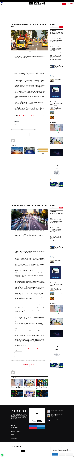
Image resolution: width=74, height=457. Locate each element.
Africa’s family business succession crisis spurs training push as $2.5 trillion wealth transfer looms (29, 398)
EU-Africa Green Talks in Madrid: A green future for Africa (58, 75)
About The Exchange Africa (14, 427)
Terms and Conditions (14, 438)
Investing (34, 6)
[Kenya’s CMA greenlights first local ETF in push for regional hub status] (42, 393)
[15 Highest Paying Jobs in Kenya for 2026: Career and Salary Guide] (52, 66)
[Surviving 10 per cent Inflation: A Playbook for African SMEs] (42, 161)
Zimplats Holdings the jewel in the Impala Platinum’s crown (58, 108)
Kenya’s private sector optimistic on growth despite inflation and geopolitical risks (41, 387)
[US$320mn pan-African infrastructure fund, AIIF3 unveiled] (29, 219)
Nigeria (25, 129)
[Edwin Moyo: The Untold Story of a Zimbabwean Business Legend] (52, 112)
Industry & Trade (21, 6)
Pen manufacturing (29, 129)
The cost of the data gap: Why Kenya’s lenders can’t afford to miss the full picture (16, 0)
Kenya (11, 207)
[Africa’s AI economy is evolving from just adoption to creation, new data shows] (42, 150)
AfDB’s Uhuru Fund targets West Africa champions (29, 348)
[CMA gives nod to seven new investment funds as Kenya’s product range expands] (17, 393)
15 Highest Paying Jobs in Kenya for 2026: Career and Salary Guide (58, 66)
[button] (72, 447)
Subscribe (64, 3)
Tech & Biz (45, 6)
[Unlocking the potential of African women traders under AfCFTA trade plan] (52, 117)
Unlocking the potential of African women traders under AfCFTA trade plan (58, 117)
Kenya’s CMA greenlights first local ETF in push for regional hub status (42, 398)
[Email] (8, 64)
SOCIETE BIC (34, 129)
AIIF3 (26, 360)
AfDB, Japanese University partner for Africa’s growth (30, 301)
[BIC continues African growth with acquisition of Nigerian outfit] (29, 40)
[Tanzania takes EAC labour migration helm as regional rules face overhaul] (56, 140)
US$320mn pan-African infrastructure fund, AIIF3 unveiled (20, 135)
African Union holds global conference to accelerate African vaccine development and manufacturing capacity (58, 80)
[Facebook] (8, 56)
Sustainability (51, 6)
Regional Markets (28, 6)
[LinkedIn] (8, 60)
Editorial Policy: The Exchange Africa (16, 431)
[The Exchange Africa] (37, 4)
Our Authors (12, 435)
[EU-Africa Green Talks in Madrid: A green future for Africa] (52, 76)
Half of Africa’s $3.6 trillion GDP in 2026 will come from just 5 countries (29, 155)
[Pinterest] (8, 62)
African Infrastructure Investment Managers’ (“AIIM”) (18, 360)
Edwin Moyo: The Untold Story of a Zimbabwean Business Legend (58, 112)
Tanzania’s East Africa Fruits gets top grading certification (38, 135)
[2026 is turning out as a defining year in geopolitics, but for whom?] (56, 152)
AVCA (29, 360)
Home (12, 6)
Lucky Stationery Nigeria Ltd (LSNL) (18, 129)
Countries (56, 6)
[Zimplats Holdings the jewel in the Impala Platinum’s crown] (52, 108)
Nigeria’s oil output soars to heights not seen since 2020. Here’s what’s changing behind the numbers (16, 155)
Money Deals (40, 6)
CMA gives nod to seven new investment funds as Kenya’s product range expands (16, 398)
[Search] (71, 7)
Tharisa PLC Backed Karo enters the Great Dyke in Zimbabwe (58, 104)
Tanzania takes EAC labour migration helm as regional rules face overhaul (57, 145)
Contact (12, 430)
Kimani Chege (18, 370)
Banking (15, 6)
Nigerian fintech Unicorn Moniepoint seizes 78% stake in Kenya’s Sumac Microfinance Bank (29, 167)
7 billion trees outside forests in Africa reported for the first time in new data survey (58, 71)
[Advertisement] (37, 17)
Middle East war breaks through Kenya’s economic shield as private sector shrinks (16, 166)
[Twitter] (8, 58)
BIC (11, 129)
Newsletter (12, 434)
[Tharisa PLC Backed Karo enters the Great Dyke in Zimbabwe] (52, 104)
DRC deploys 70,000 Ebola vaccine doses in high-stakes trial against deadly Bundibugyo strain (56, 49)
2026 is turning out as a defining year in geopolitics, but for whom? (57, 157)
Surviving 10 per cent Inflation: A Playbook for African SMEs (41, 166)
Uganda (44, 360)
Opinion (61, 6)
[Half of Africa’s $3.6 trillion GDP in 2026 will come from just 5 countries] (29, 150)
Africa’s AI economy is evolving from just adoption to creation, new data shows (42, 155)
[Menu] (72, 7)
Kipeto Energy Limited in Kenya (37, 360)
